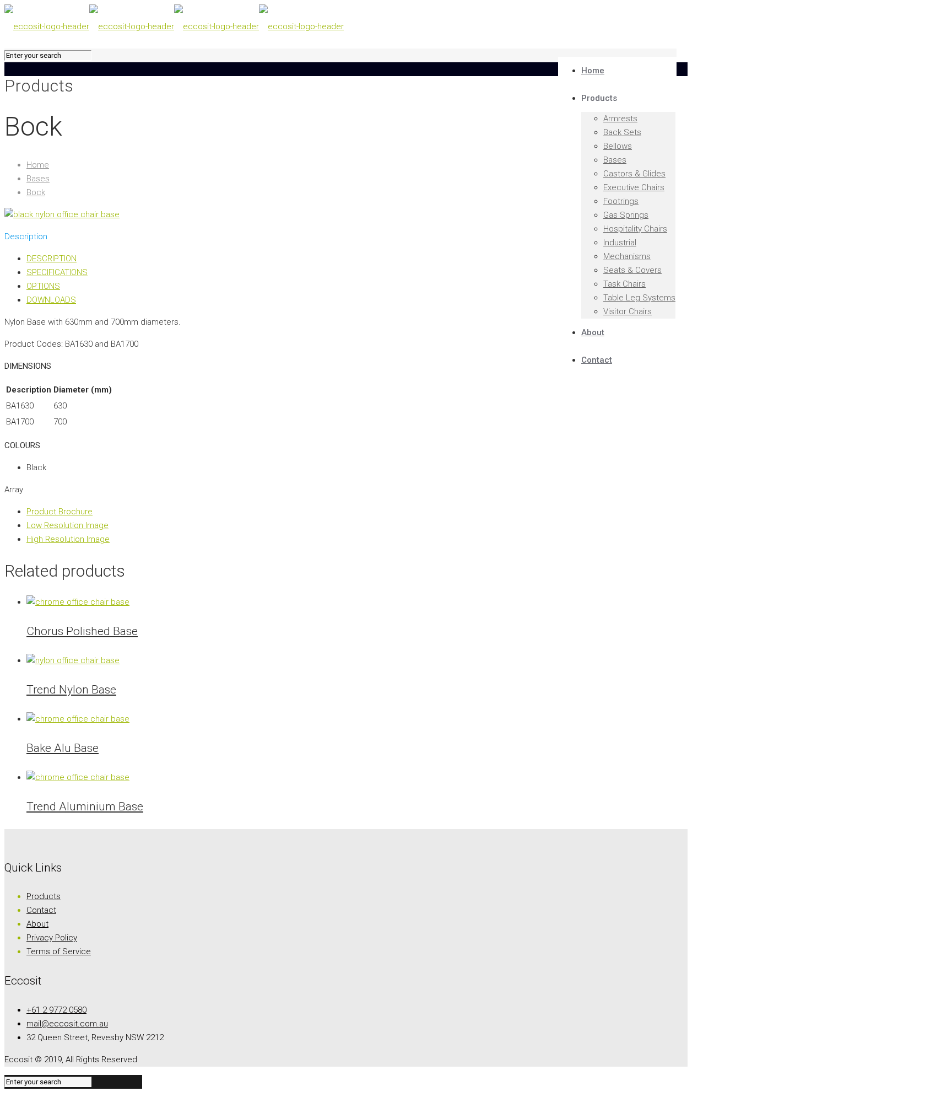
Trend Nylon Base (71, 689)
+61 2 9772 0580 (56, 1010)
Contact (41, 910)
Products (43, 896)
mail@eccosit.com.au (67, 1024)
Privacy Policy (51, 938)
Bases (38, 179)
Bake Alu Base (62, 748)
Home (37, 165)
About (37, 924)
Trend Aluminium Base (84, 806)
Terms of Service (58, 951)
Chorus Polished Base (82, 631)
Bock (35, 192)
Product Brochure (59, 512)
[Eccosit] (174, 26)
